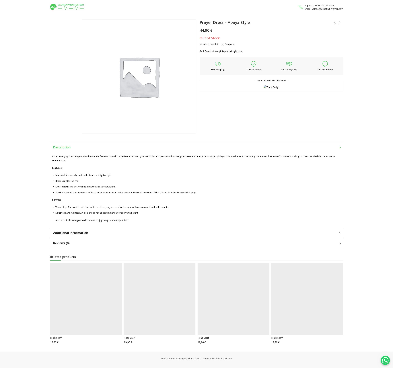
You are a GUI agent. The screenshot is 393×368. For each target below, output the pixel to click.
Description (62, 147)
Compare (229, 44)
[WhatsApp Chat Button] (385, 360)
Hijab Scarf (56, 337)
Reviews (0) (61, 243)
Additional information (70, 233)
